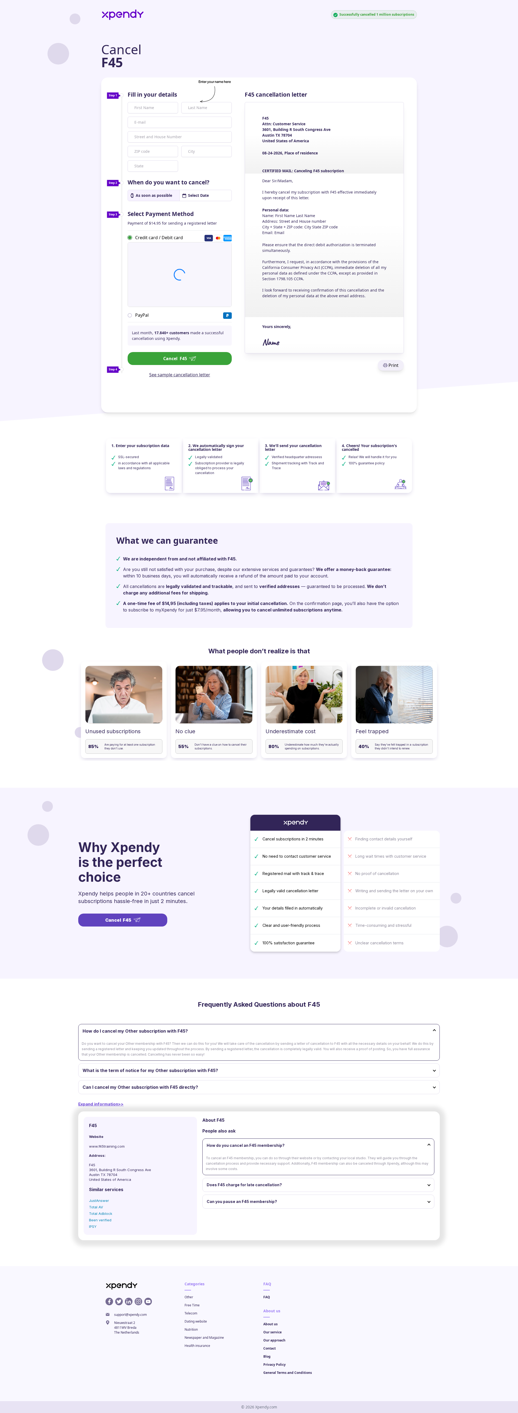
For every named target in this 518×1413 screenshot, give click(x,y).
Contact (269, 1348)
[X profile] (119, 1301)
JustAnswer (99, 1200)
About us (270, 1324)
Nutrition (191, 1329)
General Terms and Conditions (287, 1372)
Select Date (198, 195)
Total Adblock (100, 1213)
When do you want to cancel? (168, 182)
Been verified (100, 1220)
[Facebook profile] (109, 1301)
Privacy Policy (274, 1364)
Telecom (191, 1313)
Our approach (274, 1340)
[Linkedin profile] (128, 1301)
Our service (272, 1332)
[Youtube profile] (148, 1301)
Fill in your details (152, 94)
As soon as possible (154, 195)
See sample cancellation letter (179, 375)
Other (189, 1297)
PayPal (142, 315)
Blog (267, 1356)
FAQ (266, 1297)
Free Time (192, 1305)
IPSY (93, 1226)
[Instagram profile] (138, 1301)
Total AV (96, 1207)
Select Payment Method (161, 214)
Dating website (196, 1321)
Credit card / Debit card (159, 237)
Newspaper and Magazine (204, 1337)
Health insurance (197, 1345)
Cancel (175, 358)
